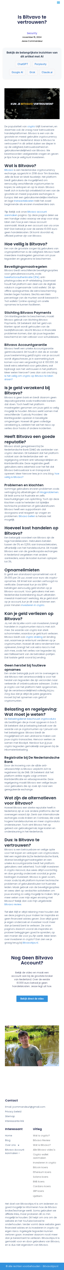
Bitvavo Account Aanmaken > (14, 1151)
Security (32, 33)
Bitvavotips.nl (30, 942)
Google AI (17, 72)
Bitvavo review (12, 904)
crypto (31, 126)
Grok (32, 72)
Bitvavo (8, 170)
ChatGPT (23, 64)
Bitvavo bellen (27, 516)
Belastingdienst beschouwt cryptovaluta (32, 718)
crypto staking (34, 637)
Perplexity (40, 64)
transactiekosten (24, 200)
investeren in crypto (32, 605)
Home (8, 1135)
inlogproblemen (49, 492)
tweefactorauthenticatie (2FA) (21, 277)
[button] (58, 2)
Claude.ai (47, 72)
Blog (7, 1140)
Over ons (10, 1145)
